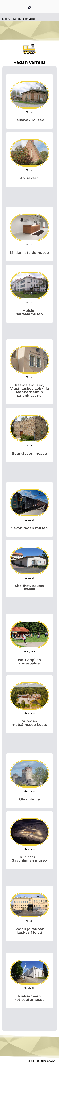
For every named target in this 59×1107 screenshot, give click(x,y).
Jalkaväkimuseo (29, 120)
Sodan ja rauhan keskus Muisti (30, 930)
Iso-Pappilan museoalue (29, 661)
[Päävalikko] (29, 8)
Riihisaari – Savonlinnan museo (29, 858)
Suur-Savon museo (29, 453)
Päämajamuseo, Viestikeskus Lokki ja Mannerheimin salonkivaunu (29, 390)
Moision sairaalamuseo (29, 312)
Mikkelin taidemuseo (29, 252)
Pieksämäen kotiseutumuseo (29, 998)
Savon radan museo (29, 528)
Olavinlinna (29, 799)
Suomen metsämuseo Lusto (29, 723)
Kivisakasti (29, 178)
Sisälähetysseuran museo (29, 587)
